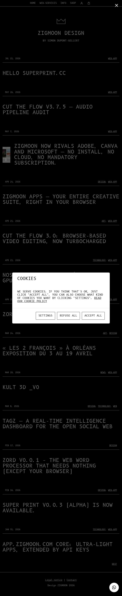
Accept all (93, 316)
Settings (45, 316)
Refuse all (68, 316)
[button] (114, 587)
